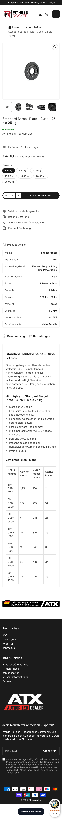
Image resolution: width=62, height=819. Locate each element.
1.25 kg (8, 170)
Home (15, 27)
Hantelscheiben (33, 27)
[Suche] (34, 14)
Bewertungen (41, 336)
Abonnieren (49, 750)
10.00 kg (9, 176)
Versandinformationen (15, 677)
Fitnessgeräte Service (15, 664)
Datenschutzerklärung (31, 767)
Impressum (9, 647)
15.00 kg (25, 176)
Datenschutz (9, 639)
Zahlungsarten (10, 672)
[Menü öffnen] (56, 14)
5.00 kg (37, 170)
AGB (4, 635)
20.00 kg (40, 176)
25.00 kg (9, 181)
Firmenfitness (10, 668)
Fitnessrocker (35, 800)
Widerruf (7, 643)
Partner (6, 681)
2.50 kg (22, 170)
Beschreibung (16, 336)
